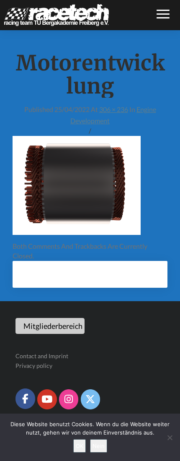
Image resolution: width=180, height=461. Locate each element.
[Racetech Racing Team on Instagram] (68, 399)
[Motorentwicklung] (77, 188)
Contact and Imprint (41, 355)
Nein (99, 446)
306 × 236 (113, 109)
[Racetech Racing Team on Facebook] (25, 398)
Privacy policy (33, 365)
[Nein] (169, 437)
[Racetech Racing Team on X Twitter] (90, 399)
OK (79, 446)
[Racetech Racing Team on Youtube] (47, 399)
